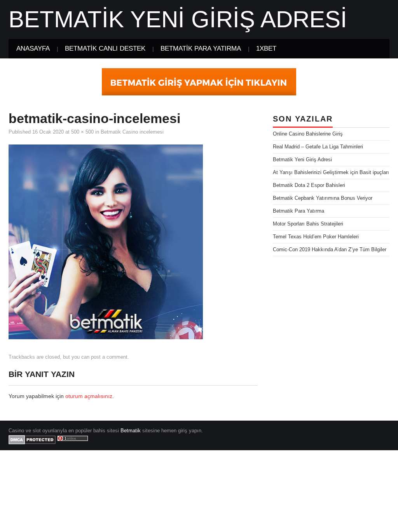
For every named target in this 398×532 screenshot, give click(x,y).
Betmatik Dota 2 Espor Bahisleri (309, 185)
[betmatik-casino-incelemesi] (106, 241)
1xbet (266, 48)
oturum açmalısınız (88, 396)
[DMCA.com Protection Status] (32, 439)
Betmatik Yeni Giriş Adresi (178, 19)
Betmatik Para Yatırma (201, 48)
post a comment (109, 357)
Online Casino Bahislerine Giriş (308, 134)
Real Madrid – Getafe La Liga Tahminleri (318, 147)
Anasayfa (33, 48)
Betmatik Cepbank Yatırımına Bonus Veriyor (322, 198)
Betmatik (130, 430)
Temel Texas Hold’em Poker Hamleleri (316, 237)
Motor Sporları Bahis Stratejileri (308, 224)
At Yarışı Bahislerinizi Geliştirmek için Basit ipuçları (331, 172)
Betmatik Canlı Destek (105, 48)
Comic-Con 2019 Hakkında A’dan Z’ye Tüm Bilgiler (329, 249)
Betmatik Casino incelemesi (132, 132)
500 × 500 (82, 132)
